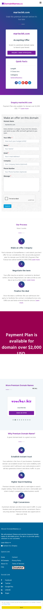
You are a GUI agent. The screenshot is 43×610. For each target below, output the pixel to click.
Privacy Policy (7, 604)
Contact (15, 557)
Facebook (8, 580)
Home (3, 557)
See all (34, 388)
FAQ (2, 567)
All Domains (5, 560)
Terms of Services (18, 564)
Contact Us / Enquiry (10, 546)
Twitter (7, 583)
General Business (16, 77)
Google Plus (9, 587)
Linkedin (8, 590)
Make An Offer (21, 413)
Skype (7, 593)
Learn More (5, 542)
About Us (4, 564)
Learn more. (36, 259)
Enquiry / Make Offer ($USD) (21, 52)
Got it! (21, 607)
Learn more (25, 108)
